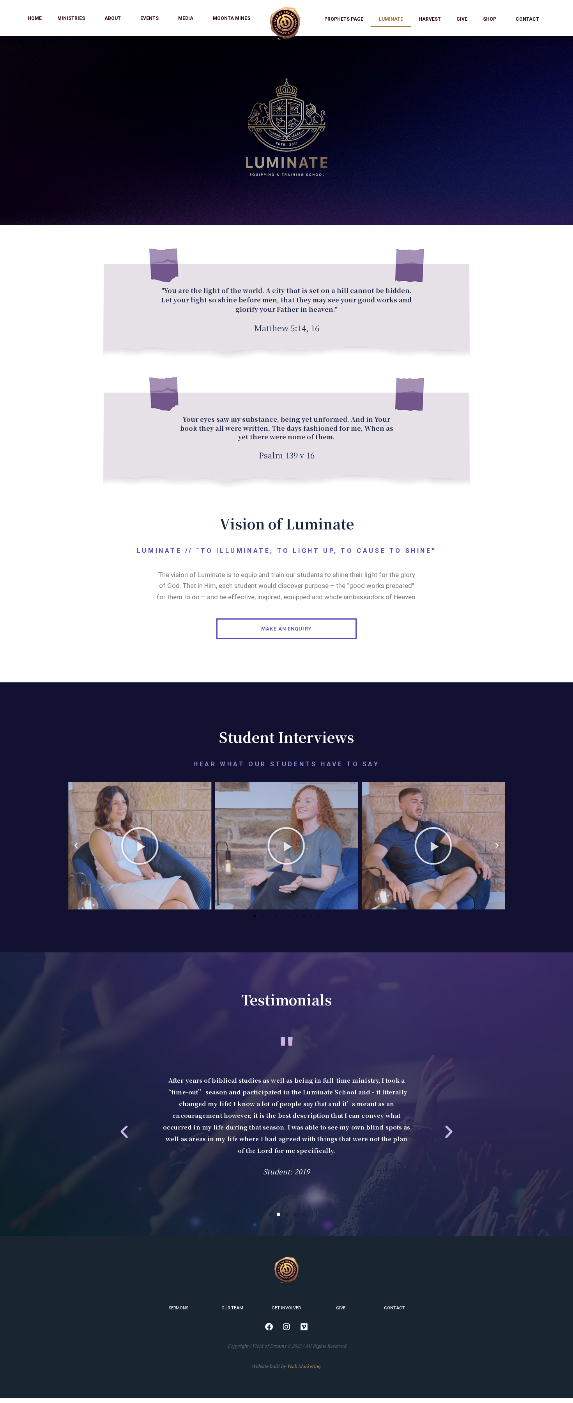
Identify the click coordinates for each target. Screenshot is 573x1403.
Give (461, 19)
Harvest (430, 19)
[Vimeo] (304, 1327)
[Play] (139, 845)
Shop (489, 19)
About (112, 18)
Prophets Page (343, 19)
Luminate (391, 19)
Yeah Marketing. (304, 1366)
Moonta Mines (231, 18)
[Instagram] (286, 1327)
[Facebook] (269, 1327)
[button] (248, 916)
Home (35, 18)
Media (185, 18)
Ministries (71, 18)
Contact (527, 19)
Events (149, 18)
